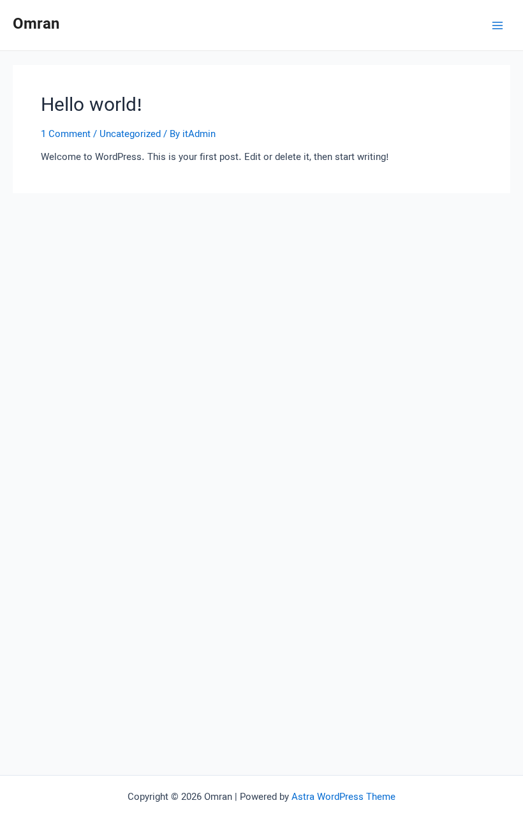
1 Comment (66, 134)
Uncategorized (130, 134)
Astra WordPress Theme (343, 797)
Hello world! (91, 106)
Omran (36, 25)
